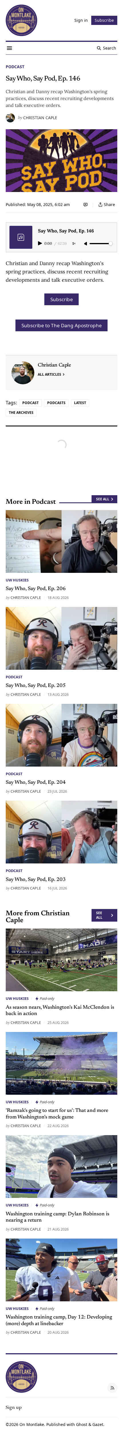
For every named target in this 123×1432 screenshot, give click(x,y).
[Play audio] (40, 243)
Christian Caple (40, 117)
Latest (80, 402)
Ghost (81, 1424)
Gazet (97, 1424)
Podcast (15, 66)
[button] (14, 1407)
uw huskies (17, 580)
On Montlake (31, 1424)
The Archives (21, 412)
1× (74, 243)
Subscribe (61, 299)
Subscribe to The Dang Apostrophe (61, 325)
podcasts (56, 402)
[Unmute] (86, 244)
